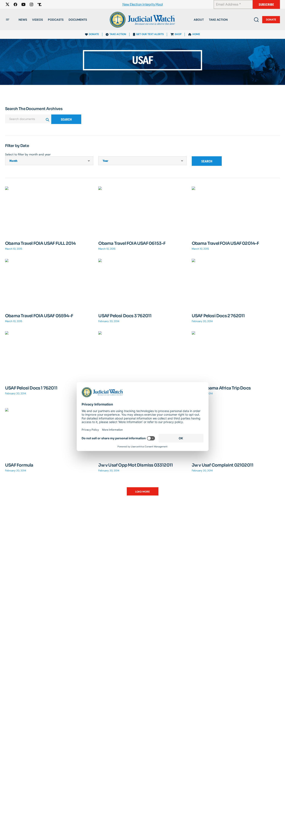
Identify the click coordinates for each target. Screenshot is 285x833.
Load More (142, 491)
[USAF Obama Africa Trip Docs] (236, 356)
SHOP (178, 34)
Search (66, 119)
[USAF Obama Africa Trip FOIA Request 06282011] (142, 356)
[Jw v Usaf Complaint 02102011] (236, 433)
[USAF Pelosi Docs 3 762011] (142, 283)
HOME (196, 34)
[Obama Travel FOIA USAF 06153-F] (142, 211)
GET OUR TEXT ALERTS (150, 34)
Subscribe (266, 5)
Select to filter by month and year (28, 154)
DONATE (94, 34)
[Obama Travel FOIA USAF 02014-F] (236, 211)
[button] (7, 19)
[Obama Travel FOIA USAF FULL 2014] (49, 211)
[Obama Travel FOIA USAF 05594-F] (49, 283)
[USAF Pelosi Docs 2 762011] (236, 283)
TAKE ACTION (117, 34)
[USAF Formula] (49, 433)
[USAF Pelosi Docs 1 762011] (49, 356)
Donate (271, 19)
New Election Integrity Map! (142, 4)
